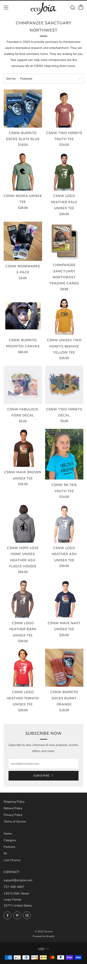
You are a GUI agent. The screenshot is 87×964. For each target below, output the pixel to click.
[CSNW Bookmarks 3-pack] (23, 241)
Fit (5, 853)
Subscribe (41, 776)
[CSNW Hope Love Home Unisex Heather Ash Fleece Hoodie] (23, 523)
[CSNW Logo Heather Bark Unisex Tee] (23, 599)
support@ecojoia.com (18, 880)
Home (8, 834)
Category (10, 840)
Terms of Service (15, 822)
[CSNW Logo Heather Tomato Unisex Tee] (23, 668)
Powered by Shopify (43, 936)
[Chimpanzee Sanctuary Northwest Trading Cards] (64, 241)
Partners (9, 847)
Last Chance (12, 860)
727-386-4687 (14, 887)
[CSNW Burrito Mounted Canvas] (23, 316)
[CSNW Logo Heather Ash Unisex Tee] (64, 523)
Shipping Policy (14, 802)
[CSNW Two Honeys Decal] (64, 385)
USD (41, 949)
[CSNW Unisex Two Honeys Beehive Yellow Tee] (64, 316)
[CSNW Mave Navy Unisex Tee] (64, 599)
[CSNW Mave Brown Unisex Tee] (23, 448)
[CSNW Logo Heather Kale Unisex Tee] (64, 171)
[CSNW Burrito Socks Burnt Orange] (64, 668)
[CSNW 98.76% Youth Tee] (64, 454)
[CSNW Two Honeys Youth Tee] (64, 108)
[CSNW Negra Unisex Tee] (23, 171)
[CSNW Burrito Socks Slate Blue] (23, 108)
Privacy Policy (13, 815)
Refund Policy (13, 808)
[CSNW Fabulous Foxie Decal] (23, 385)
